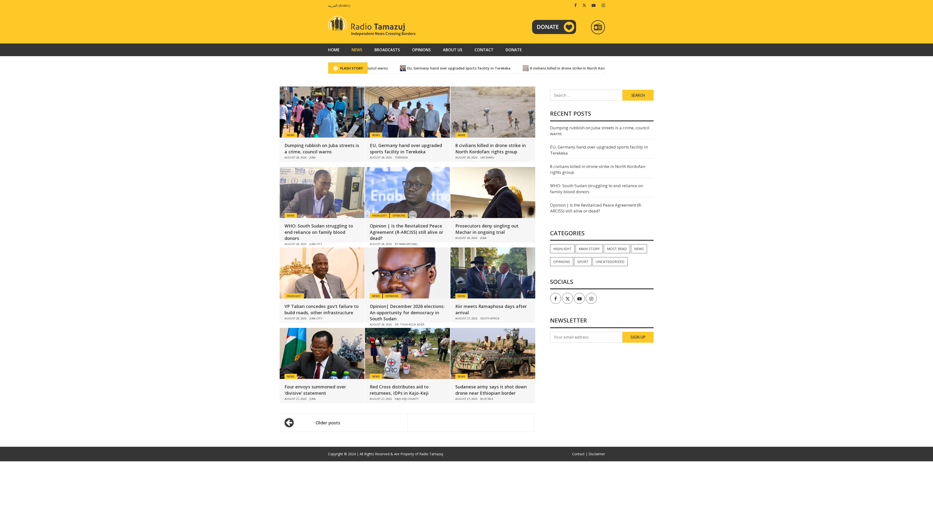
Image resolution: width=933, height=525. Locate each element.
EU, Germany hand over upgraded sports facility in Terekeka (436, 68)
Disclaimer (596, 454)
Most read (617, 248)
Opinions (421, 49)
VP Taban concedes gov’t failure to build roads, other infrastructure (322, 309)
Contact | (579, 454)
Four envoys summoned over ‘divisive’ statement (315, 390)
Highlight (379, 215)
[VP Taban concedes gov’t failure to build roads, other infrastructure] (322, 272)
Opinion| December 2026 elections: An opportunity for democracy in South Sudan (407, 312)
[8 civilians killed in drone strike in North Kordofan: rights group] (492, 112)
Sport (582, 261)
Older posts (328, 423)
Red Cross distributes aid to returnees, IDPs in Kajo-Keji (399, 390)
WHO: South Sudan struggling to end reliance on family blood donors (319, 232)
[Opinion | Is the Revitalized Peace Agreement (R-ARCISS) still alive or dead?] (407, 192)
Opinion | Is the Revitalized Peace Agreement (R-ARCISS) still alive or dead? (406, 232)
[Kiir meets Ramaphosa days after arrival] (492, 272)
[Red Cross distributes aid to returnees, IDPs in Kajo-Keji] (407, 353)
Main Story (589, 248)
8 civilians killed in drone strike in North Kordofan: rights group (561, 68)
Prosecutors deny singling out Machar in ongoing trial (486, 229)
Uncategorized (610, 261)
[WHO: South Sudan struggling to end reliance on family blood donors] (322, 192)
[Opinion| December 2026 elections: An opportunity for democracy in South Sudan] (407, 272)
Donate (514, 49)
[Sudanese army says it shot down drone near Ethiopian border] (492, 353)
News (357, 49)
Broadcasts (387, 49)
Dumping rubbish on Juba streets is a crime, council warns (322, 148)
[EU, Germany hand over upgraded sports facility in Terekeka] (407, 112)
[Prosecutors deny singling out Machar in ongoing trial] (492, 192)
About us (452, 49)
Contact (484, 49)
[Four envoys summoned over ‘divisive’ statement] (322, 353)
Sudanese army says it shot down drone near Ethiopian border (491, 390)
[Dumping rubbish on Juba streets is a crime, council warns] (322, 112)
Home (333, 49)
